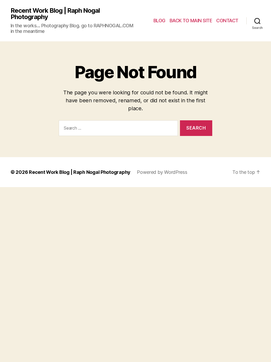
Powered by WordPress (162, 172)
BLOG (159, 20)
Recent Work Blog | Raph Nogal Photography (55, 13)
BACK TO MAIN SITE (191, 20)
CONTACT (227, 20)
